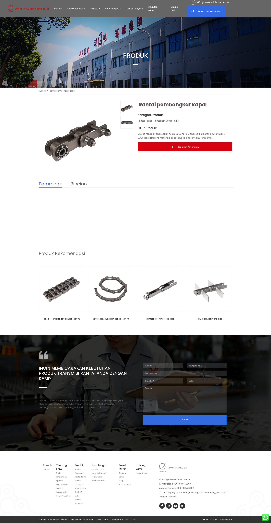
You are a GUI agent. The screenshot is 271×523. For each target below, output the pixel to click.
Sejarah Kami (62, 484)
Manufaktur (97, 477)
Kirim (185, 419)
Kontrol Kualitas (98, 480)
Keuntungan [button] (112, 8)
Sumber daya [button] (133, 8)
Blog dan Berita (153, 8)
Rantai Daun (80, 488)
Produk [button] (94, 8)
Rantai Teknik (80, 477)
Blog (121, 480)
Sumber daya (125, 484)
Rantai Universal (63, 496)
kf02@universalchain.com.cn (213, 2)
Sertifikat (60, 488)
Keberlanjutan (62, 492)
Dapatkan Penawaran (209, 11)
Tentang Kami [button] (75, 8)
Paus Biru (132, 519)
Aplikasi (59, 480)
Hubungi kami (174, 8)
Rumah (58, 8)
